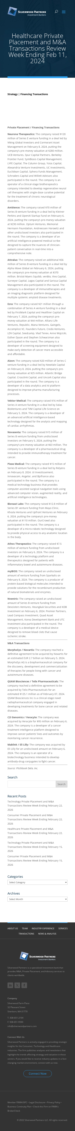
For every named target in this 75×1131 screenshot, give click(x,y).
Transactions (26, 933)
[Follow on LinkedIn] (10, 985)
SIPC (25, 1102)
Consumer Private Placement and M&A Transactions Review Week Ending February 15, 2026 (35, 860)
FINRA (19, 1102)
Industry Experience (43, 928)
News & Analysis (47, 933)
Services (63, 928)
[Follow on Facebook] (24, 985)
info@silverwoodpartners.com (22, 1026)
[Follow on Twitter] (17, 985)
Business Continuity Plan (19, 1106)
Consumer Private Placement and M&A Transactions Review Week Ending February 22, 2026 (35, 819)
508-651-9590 (16, 1021)
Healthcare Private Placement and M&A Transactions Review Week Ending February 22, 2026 (35, 833)
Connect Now (37, 1073)
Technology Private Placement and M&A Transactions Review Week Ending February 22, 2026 (35, 806)
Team (25, 928)
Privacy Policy (53, 1102)
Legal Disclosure (37, 1102)
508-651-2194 (16, 1017)
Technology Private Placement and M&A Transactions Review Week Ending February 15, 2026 (35, 847)
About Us (13, 928)
